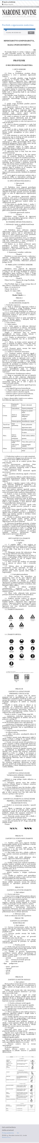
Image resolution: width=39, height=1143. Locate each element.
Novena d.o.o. (6, 1137)
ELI (18, 1133)
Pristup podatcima (8, 1133)
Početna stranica (8, 4)
